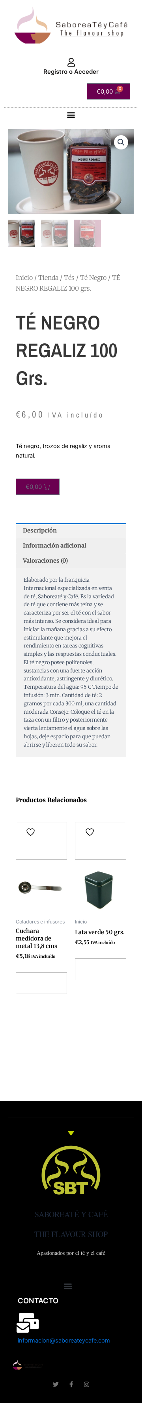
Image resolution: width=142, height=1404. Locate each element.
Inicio (24, 278)
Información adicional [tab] (54, 545)
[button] (71, 114)
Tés (69, 278)
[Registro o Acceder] (71, 62)
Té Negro (93, 278)
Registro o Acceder (71, 71)
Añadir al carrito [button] (38, 983)
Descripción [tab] (40, 530)
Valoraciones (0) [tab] (45, 560)
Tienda (48, 278)
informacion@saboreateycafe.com (64, 1340)
